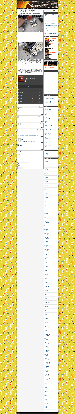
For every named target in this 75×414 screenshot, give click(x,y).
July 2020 (45, 257)
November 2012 (46, 379)
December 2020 (46, 250)
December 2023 (46, 202)
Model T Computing (46, 114)
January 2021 (46, 249)
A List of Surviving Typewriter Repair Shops (49, 97)
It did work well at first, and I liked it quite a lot (25, 34)
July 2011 (45, 399)
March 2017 (45, 310)
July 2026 (45, 161)
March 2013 (45, 374)
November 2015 (46, 331)
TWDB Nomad (46, 137)
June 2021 (45, 242)
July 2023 (45, 209)
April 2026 (45, 165)
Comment (19, 154)
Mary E (21, 145)
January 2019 (46, 281)
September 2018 (46, 286)
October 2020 (46, 253)
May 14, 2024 (22, 11)
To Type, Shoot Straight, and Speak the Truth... (24, 0)
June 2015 (45, 338)
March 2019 (45, 278)
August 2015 (46, 335)
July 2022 (45, 225)
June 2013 (45, 370)
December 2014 (46, 346)
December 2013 (46, 362)
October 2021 (46, 237)
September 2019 (46, 270)
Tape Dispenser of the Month (48, 125)
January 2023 (46, 217)
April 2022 (45, 229)
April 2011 (45, 403)
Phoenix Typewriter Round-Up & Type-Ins (49, 118)
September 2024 (46, 190)
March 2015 (45, 342)
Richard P (21, 129)
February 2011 (46, 406)
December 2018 (46, 282)
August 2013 (46, 367)
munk (19, 11)
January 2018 (46, 297)
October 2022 (46, 221)
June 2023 (45, 210)
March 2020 (45, 262)
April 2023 (45, 213)
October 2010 (46, 410)
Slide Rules (45, 121)
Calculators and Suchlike (47, 109)
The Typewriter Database (47, 102)
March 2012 (45, 390)
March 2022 (45, 230)
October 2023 (46, 205)
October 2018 (46, 285)
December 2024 (46, 186)
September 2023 (46, 206)
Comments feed (46, 154)
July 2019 (45, 273)
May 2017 (45, 307)
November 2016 (46, 315)
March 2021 (45, 246)
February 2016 (46, 327)
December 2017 (46, 298)
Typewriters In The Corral (47, 145)
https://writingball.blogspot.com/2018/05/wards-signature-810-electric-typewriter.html (27, 135)
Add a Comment (40, 108)
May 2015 (45, 339)
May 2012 (45, 387)
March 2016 (45, 326)
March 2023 (45, 214)
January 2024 (46, 201)
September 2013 (46, 366)
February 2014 (46, 359)
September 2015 (46, 334)
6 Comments (36, 11)
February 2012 (46, 391)
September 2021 (46, 238)
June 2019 (45, 274)
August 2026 (46, 160)
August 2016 (46, 319)
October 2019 (46, 269)
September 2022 (46, 222)
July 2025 (45, 177)
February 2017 (46, 311)
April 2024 (45, 197)
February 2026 (46, 168)
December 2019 (46, 266)
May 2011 (45, 402)
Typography (45, 146)
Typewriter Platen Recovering (48, 138)
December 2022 (46, 218)
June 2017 (45, 306)
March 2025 (45, 182)
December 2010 (46, 407)
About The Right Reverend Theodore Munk (23, 8)
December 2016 (46, 314)
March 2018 (45, 294)
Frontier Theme (56, 413)
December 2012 (46, 378)
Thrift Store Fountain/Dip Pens (48, 133)
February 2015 (46, 343)
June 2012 (45, 386)
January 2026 (46, 169)
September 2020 (46, 254)
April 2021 (45, 245)
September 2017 (46, 302)
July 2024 (45, 193)
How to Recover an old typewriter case (49, 98)
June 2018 (45, 290)
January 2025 (46, 185)
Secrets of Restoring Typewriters (48, 101)
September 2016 (46, 318)
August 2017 (46, 303)
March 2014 (45, 358)
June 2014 (45, 354)
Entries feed (46, 153)
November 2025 (46, 172)
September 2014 (46, 350)
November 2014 (46, 347)
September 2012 (46, 382)
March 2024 (45, 198)
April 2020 (45, 261)
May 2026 (45, 164)
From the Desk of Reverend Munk (29, 11)
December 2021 (46, 234)
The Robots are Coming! (47, 129)
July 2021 (45, 241)
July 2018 (45, 289)
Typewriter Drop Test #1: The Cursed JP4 (26, 10)
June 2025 (45, 178)
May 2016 (45, 323)
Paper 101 (45, 117)
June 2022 (45, 226)
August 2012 (46, 383)
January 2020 (46, 265)
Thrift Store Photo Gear (47, 134)
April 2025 (45, 181)
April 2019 (45, 277)
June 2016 (45, 322)
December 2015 (46, 330)
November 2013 (46, 363)
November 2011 (46, 394)
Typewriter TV (46, 141)
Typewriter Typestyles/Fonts (48, 142)
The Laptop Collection (47, 126)
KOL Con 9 (45, 113)
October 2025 (46, 173)
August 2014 (46, 351)
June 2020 (45, 258)
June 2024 (45, 194)
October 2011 (46, 395)
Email (18, 163)
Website (19, 165)
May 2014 (45, 355)
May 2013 (45, 371)
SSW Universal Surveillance (48, 122)
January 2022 (46, 233)
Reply (42, 114)
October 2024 (46, 189)
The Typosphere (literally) (34, 8)
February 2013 (46, 375)
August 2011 (46, 398)
